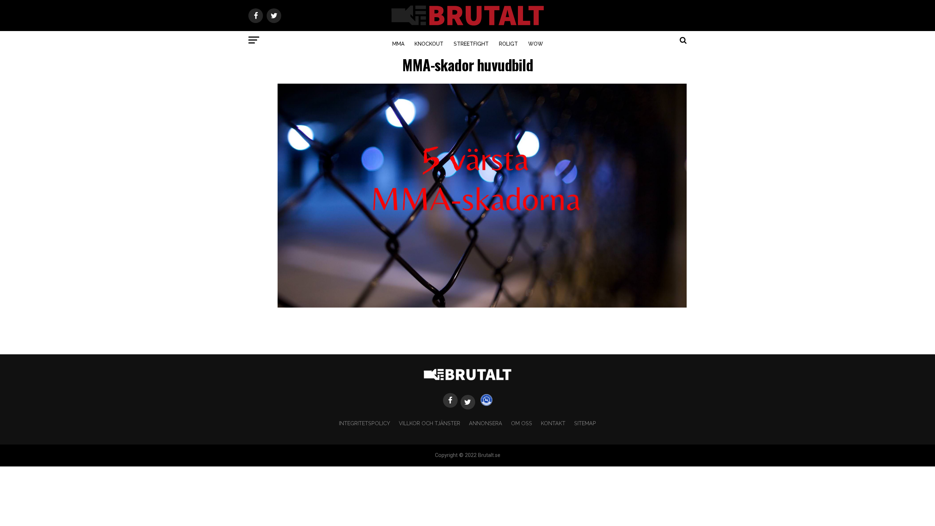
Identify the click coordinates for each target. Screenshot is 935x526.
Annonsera (485, 423)
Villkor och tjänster (429, 423)
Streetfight (471, 44)
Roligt (508, 44)
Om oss (521, 423)
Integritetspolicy (364, 423)
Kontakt (553, 423)
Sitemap (585, 423)
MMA (398, 44)
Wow (535, 44)
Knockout (429, 44)
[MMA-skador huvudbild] (482, 305)
